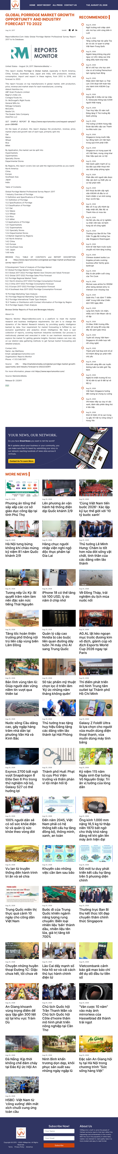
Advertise (29, 1147)
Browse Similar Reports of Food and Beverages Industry (29, 309)
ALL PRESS (57, 5)
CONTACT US (70, 5)
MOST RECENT (44, 5)
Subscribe (59, 1145)
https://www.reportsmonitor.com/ (50, 371)
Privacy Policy (19, 1147)
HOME (32, 5)
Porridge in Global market (36, 71)
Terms (10, 1147)
